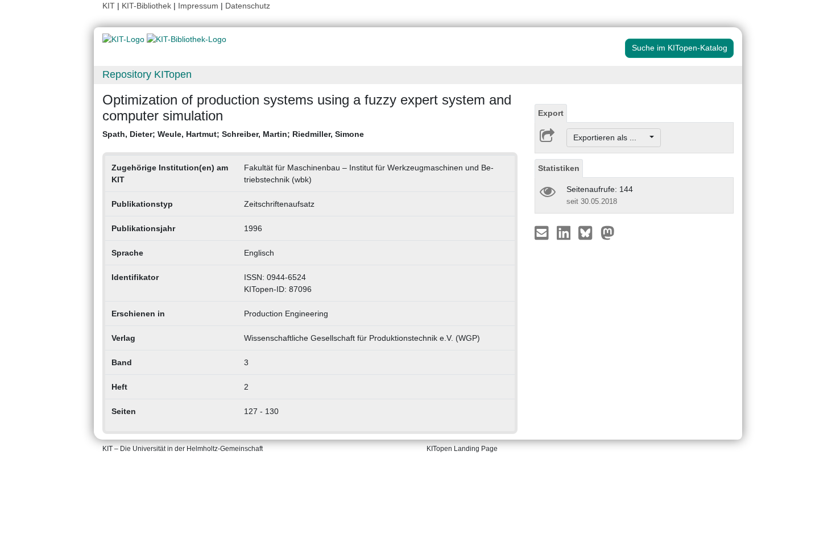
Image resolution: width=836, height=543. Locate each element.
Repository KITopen (147, 74)
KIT (108, 5)
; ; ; (233, 134)
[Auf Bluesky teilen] (588, 232)
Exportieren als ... (610, 137)
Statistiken (559, 168)
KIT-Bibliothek (147, 5)
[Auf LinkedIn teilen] (565, 232)
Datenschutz (247, 5)
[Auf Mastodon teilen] (608, 232)
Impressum (198, 5)
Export (551, 113)
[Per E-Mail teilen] (543, 232)
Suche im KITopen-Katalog (679, 47)
